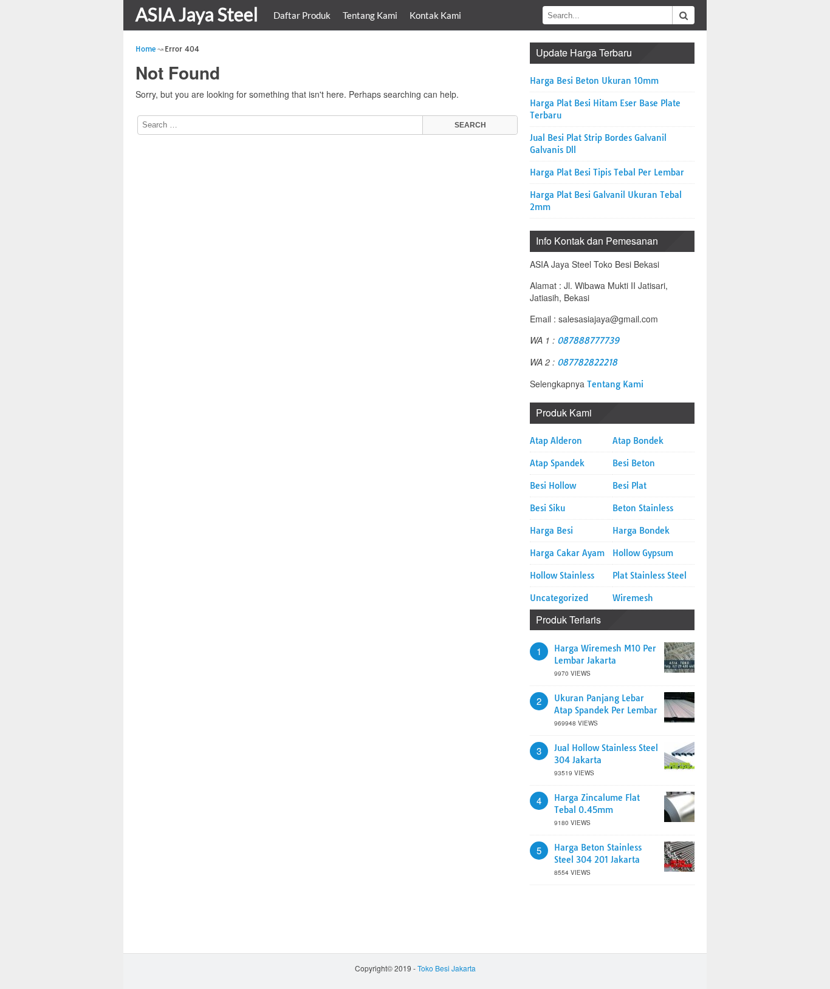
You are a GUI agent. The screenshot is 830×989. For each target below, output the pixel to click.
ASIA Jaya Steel (196, 14)
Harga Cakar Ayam (567, 553)
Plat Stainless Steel (649, 575)
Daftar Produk (302, 15)
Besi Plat (629, 485)
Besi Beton (633, 463)
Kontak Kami (435, 15)
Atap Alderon (556, 440)
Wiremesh (632, 598)
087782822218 (587, 362)
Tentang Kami (370, 15)
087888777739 (588, 340)
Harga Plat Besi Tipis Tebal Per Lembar (607, 172)
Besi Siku (547, 508)
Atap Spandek (557, 463)
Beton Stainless (642, 508)
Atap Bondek (638, 440)
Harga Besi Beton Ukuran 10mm (594, 80)
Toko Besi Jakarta (446, 968)
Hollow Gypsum (642, 553)
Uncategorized (559, 598)
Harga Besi (551, 530)
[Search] (683, 15)
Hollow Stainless (562, 575)
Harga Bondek (641, 530)
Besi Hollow (553, 485)
